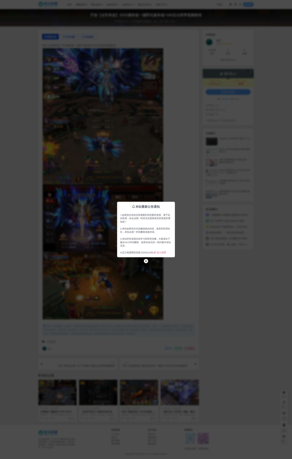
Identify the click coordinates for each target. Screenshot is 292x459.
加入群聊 (161, 252)
